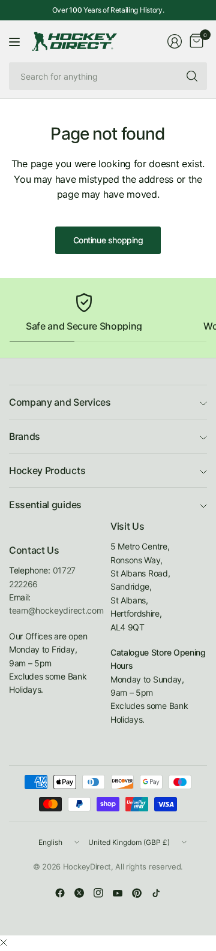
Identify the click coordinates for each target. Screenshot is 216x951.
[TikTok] (156, 892)
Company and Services (60, 402)
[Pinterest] (136, 892)
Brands (24, 436)
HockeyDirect (87, 866)
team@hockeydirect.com (56, 610)
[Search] (192, 76)
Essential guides (45, 505)
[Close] (3, 942)
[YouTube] (117, 892)
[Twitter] (79, 892)
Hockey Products (47, 470)
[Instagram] (98, 892)
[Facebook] (60, 892)
